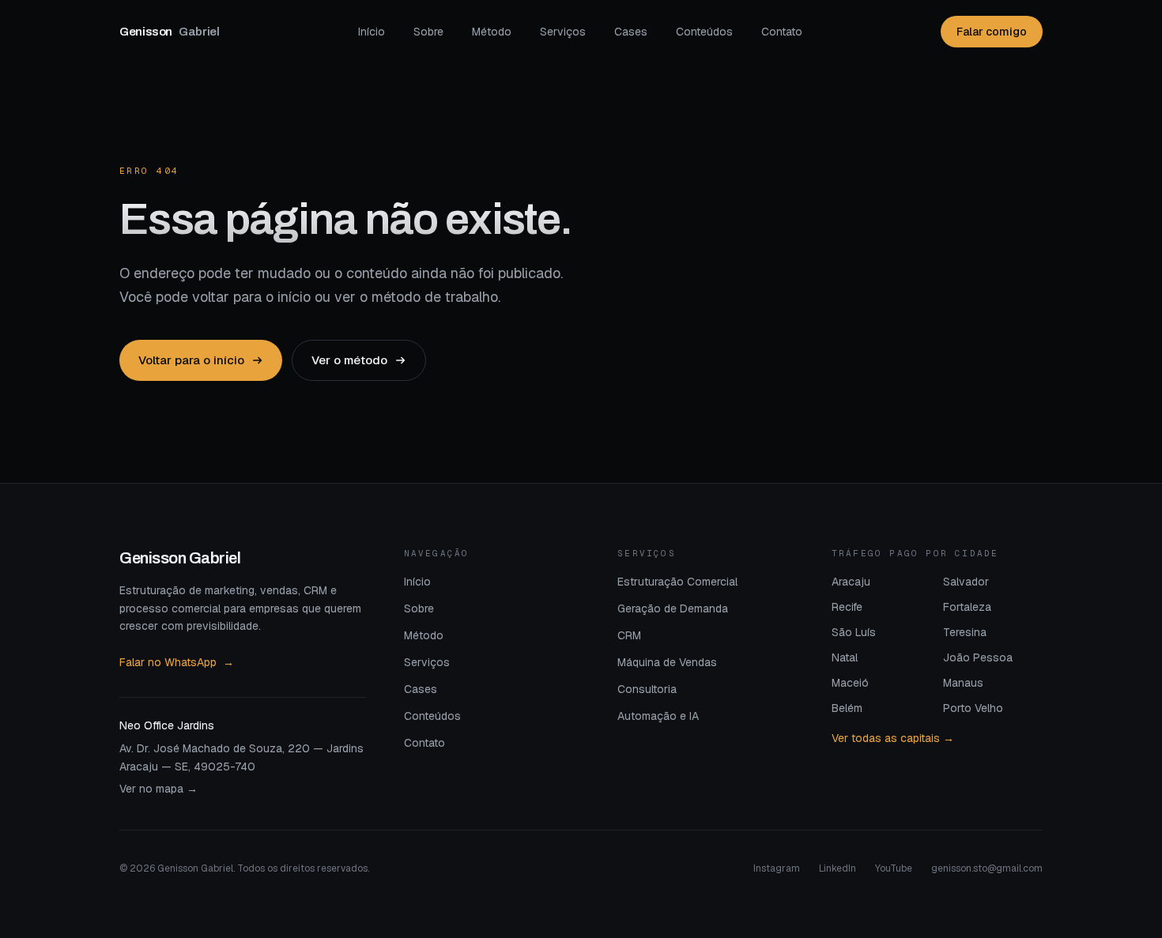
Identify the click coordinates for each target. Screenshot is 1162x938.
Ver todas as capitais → (893, 738)
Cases (630, 31)
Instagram (776, 868)
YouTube (893, 868)
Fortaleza (967, 607)
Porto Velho (973, 708)
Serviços (563, 31)
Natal (845, 657)
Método (491, 31)
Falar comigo (991, 31)
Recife (847, 607)
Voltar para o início (191, 359)
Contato (781, 31)
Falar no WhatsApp (176, 662)
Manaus (963, 683)
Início (371, 31)
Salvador (966, 581)
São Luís (854, 632)
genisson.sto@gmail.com (987, 868)
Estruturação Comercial (677, 581)
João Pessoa (978, 657)
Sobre (428, 31)
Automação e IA (658, 716)
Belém (847, 708)
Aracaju (851, 581)
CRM (629, 635)
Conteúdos (704, 31)
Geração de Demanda (672, 608)
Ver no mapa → (158, 789)
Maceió (850, 683)
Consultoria (647, 689)
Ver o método (349, 359)
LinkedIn (837, 868)
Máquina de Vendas (667, 662)
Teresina (965, 632)
